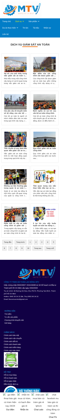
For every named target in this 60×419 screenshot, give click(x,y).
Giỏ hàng (7, 323)
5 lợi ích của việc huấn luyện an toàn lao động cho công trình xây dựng (44, 225)
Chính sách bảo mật (11, 335)
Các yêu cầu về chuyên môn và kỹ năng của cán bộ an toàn (15, 113)
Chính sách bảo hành (12, 350)
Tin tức (25, 28)
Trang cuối (50, 248)
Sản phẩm (32, 21)
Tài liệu (36, 28)
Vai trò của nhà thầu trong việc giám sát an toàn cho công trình (15, 76)
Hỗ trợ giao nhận (10, 381)
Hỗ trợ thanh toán (10, 378)
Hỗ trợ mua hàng (10, 375)
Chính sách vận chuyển (13, 338)
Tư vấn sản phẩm (11, 317)
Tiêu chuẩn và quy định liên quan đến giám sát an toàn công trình (15, 150)
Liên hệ (5, 34)
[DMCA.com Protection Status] (30, 360)
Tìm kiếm (7, 314)
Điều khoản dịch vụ (11, 384)
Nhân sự (47, 28)
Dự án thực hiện (9, 28)
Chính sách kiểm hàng (12, 347)
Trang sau (37, 248)
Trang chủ (6, 21)
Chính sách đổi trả (11, 341)
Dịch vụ (18, 21)
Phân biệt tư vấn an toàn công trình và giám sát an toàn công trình (15, 225)
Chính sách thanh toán (12, 344)
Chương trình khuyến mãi (14, 320)
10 (28, 248)
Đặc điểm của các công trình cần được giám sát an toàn (44, 76)
